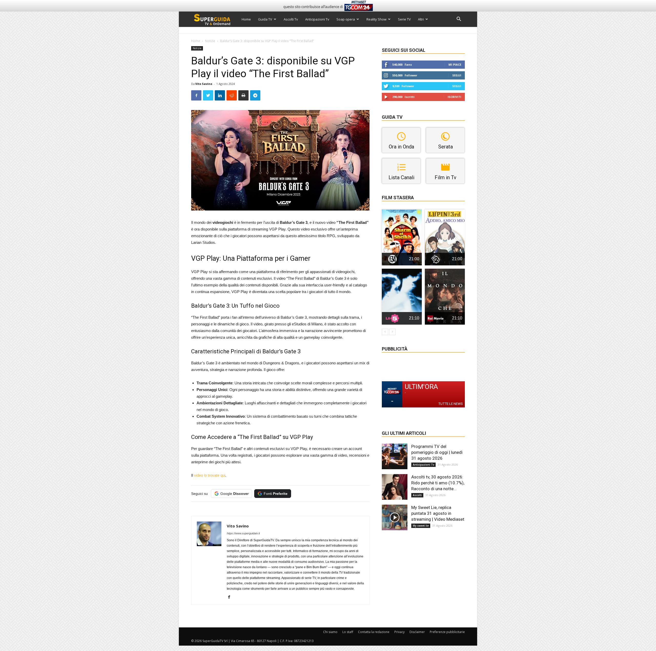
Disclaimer (417, 632)
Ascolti (417, 495)
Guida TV (265, 19)
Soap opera (345, 19)
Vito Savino (203, 84)
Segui (456, 75)
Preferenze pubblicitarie (447, 632)
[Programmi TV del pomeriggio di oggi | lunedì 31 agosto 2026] (394, 456)
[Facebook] (231, 597)
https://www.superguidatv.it (243, 533)
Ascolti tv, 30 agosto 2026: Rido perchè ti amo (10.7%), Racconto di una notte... (437, 482)
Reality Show (376, 19)
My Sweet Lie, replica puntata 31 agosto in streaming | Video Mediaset (437, 513)
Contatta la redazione (373, 632)
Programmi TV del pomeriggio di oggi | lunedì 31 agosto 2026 (437, 452)
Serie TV (404, 19)
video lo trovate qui (209, 475)
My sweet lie (421, 525)
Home (246, 19)
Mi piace (454, 64)
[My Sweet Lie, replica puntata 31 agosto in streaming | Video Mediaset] (394, 517)
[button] (459, 19)
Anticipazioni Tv (317, 19)
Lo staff (347, 632)
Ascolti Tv (291, 19)
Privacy (399, 632)
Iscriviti (454, 97)
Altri (421, 19)
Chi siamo (330, 632)
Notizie (210, 41)
